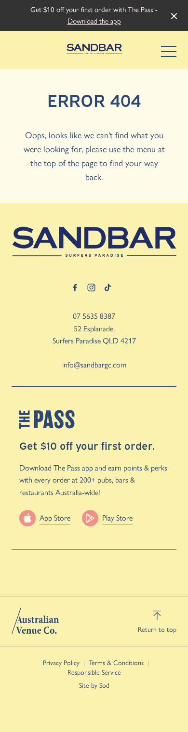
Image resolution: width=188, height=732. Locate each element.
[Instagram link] (91, 287)
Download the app (94, 21)
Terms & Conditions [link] (116, 663)
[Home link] (94, 48)
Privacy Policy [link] (61, 663)
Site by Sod (94, 685)
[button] (168, 54)
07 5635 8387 (94, 316)
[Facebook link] (74, 287)
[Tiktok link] (107, 287)
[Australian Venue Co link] (35, 621)
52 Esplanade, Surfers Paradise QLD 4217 (94, 335)
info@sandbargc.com (94, 364)
